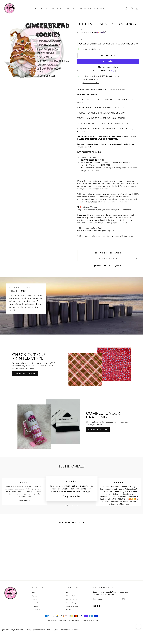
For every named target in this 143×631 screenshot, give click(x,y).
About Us (35, 603)
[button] (108, 32)
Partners (35, 606)
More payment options (108, 67)
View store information (91, 83)
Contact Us (36, 610)
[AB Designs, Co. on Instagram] (94, 606)
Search (68, 592)
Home (34, 592)
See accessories (97, 429)
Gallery (34, 599)
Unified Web (94, 620)
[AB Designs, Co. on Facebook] (98, 606)
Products (35, 596)
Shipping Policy (71, 599)
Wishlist (68, 610)
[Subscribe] (123, 599)
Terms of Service (72, 606)
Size (79, 39)
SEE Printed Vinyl (25, 373)
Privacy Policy (71, 596)
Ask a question (108, 258)
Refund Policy (71, 603)
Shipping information (108, 253)
